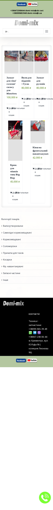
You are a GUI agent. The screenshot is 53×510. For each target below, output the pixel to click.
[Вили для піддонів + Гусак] (26, 62)
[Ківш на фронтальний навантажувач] (38, 132)
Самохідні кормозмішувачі (17, 232)
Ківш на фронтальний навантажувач (40, 150)
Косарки (7, 259)
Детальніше (15, 108)
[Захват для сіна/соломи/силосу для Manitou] (11, 62)
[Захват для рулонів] (41, 62)
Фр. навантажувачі (13, 266)
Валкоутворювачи (13, 225)
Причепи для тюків (13, 252)
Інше (5, 279)
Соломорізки (10, 246)
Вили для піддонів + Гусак (26, 80)
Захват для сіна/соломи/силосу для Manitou (12, 85)
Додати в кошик (10, 111)
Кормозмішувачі (12, 239)
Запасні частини (11, 273)
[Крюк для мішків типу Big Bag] (15, 141)
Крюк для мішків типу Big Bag (15, 171)
